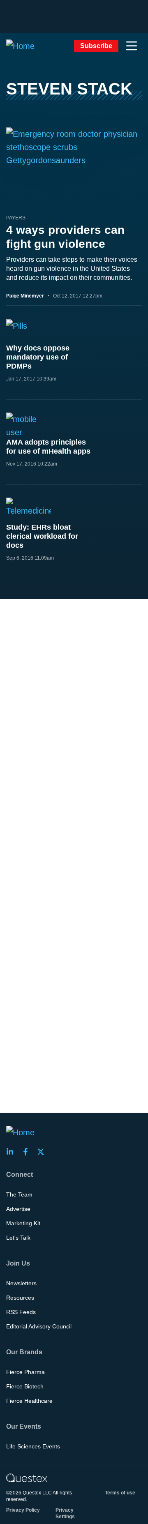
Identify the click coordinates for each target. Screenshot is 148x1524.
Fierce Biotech (25, 1386)
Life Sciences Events (33, 1446)
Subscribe (96, 45)
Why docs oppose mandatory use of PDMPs (37, 357)
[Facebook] (28, 1152)
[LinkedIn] (12, 1152)
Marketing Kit (23, 1223)
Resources (20, 1297)
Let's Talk (18, 1237)
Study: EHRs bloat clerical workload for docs (42, 536)
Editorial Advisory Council (39, 1326)
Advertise (18, 1209)
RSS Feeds (21, 1312)
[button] (131, 46)
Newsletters (21, 1283)
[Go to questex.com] (26, 1477)
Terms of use (120, 1493)
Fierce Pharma (25, 1372)
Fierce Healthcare (29, 1400)
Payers (15, 218)
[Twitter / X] (43, 1152)
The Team (19, 1194)
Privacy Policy (23, 1510)
